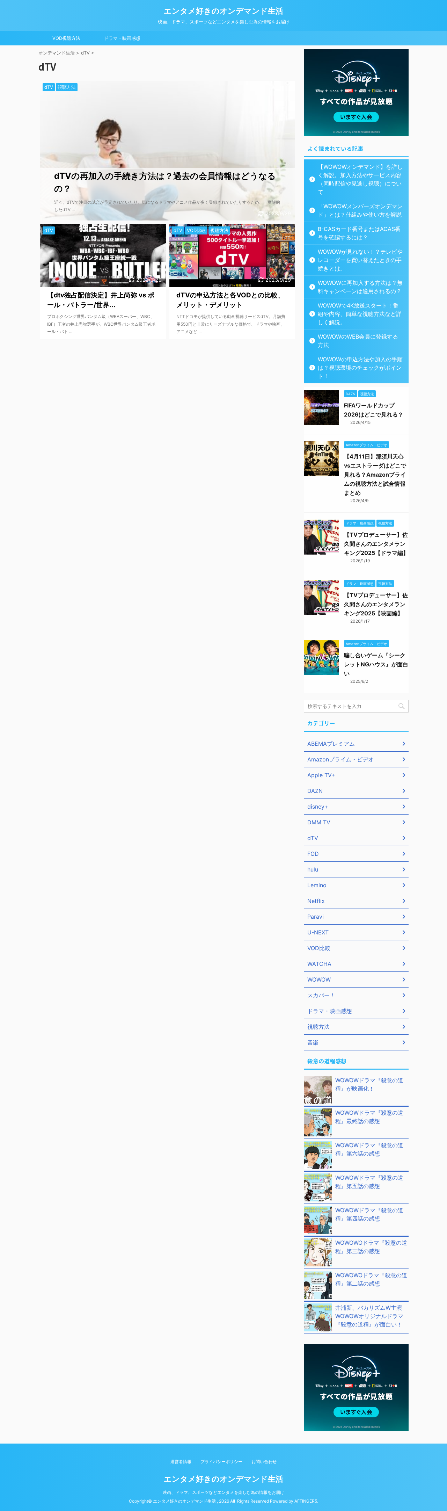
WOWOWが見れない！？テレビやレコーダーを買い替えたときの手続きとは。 (360, 260)
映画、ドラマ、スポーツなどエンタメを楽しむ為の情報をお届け (223, 1492)
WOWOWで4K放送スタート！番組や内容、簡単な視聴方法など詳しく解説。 (360, 314)
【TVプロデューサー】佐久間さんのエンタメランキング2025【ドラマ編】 (376, 543)
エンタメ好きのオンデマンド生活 (223, 10)
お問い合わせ (264, 1461)
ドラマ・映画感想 (122, 38)
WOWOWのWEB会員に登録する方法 (358, 340)
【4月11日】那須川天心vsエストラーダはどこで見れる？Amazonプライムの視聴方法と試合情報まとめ (375, 474)
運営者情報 (180, 1461)
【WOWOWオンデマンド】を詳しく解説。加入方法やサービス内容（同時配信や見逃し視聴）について (360, 179)
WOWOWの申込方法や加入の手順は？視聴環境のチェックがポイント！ (360, 367)
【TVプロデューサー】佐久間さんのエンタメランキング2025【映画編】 (376, 604)
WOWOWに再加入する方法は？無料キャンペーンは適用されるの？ (360, 287)
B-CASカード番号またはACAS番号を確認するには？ (359, 233)
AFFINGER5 (305, 1501)
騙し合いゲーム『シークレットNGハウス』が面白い (376, 664)
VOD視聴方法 (66, 38)
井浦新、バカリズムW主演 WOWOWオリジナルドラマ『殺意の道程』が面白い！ (371, 1316)
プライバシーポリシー (221, 1461)
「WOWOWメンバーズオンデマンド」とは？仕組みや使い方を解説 (360, 210)
